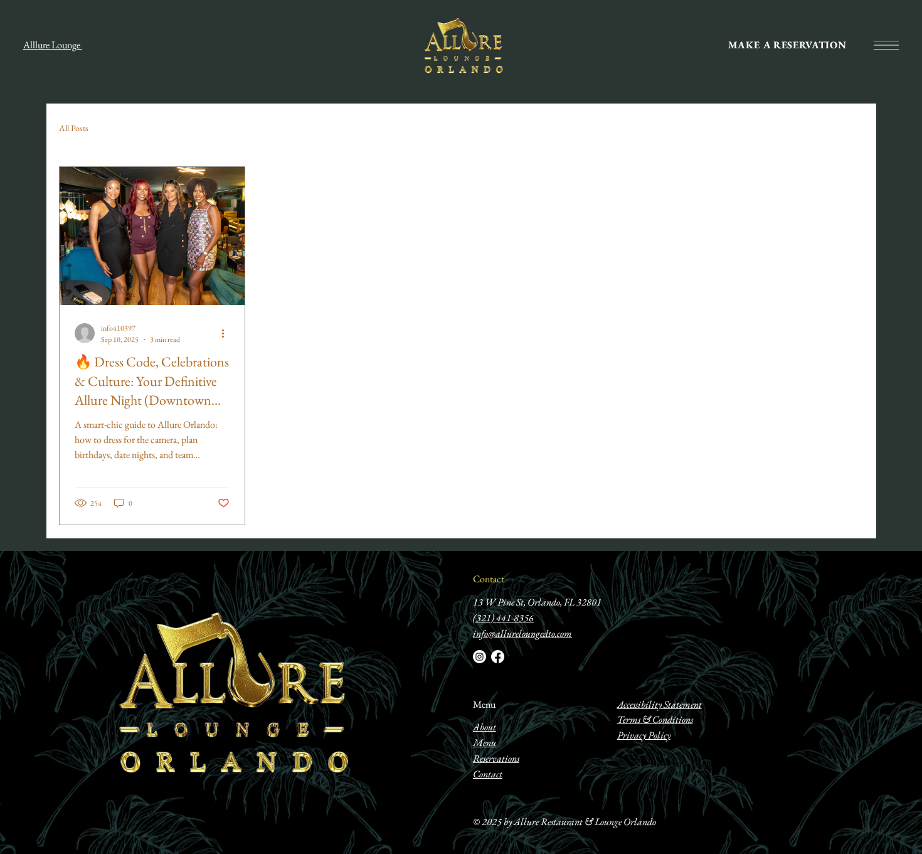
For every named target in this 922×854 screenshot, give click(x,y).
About (484, 727)
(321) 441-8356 (503, 617)
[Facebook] (497, 656)
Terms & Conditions (655, 719)
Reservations (496, 758)
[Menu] (886, 45)
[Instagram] (479, 656)
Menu (484, 704)
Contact (488, 578)
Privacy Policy (643, 735)
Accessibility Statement (659, 704)
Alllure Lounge (52, 44)
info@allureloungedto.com (522, 633)
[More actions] (227, 333)
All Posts (73, 128)
